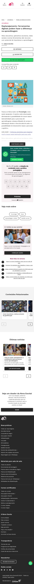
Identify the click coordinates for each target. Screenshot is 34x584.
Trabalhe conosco (6, 525)
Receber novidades (9, 561)
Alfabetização (5, 438)
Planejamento (5, 445)
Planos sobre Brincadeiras (9, 474)
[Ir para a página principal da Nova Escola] (11, 4)
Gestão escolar (25, 218)
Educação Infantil (6, 436)
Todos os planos (6, 464)
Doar (17, 410)
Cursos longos (5, 508)
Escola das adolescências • (9, 450)
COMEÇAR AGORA (17, 253)
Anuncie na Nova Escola (8, 534)
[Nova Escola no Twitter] (4, 570)
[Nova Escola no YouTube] (12, 570)
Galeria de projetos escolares (10, 452)
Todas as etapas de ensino (23, 19)
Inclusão (3, 440)
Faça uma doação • (7, 529)
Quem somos (5, 522)
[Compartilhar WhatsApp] (4, 67)
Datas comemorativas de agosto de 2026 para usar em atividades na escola (18, 269)
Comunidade (5, 517)
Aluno (22, 214)
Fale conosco (5, 520)
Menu (4, 5)
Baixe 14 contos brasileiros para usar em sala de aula (17, 262)
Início (3, 19)
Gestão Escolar (5, 447)
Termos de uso (5, 544)
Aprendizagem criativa (11, 218)
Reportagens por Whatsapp (9, 455)
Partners (3, 532)
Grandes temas (5, 431)
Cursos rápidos (5, 505)
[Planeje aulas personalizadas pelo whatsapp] (30, 563)
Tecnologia (14, 214)
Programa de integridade (8, 546)
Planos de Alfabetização (8, 472)
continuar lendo (17, 144)
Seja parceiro (5, 527)
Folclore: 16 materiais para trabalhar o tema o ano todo (18, 266)
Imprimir (18, 49)
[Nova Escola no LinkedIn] (9, 570)
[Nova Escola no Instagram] (7, 570)
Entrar (29, 5)
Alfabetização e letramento (9, 498)
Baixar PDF (18, 54)
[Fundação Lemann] (16, 580)
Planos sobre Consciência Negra (10, 469)
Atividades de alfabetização (9, 481)
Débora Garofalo (8, 43)
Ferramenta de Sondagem (9, 467)
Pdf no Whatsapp (18, 60)
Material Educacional (7, 476)
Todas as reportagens (7, 429)
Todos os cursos (6, 491)
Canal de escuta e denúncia (9, 551)
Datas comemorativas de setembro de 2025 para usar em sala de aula (17, 277)
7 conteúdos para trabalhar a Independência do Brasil (17, 273)
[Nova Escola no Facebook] (1, 570)
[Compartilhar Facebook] (9, 67)
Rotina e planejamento (8, 503)
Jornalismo (10, 19)
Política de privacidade (8, 549)
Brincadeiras (5, 443)
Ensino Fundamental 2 (8, 500)
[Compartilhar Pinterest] (14, 67)
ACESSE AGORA (17, 159)
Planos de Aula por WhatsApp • (10, 479)
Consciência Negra (6, 433)
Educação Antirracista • (8, 493)
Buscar (22, 5)
